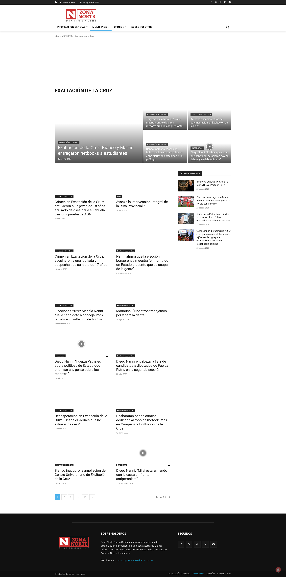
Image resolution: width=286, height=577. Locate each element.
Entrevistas (197, 148)
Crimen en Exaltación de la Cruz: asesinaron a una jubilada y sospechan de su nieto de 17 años (81, 260)
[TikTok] (220, 2)
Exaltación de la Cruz (68, 142)
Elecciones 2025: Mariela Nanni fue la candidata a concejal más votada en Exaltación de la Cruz (79, 315)
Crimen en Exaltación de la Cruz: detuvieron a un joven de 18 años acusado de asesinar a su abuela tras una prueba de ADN (80, 208)
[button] (227, 27)
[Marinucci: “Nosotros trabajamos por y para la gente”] (143, 293)
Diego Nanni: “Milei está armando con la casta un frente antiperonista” (141, 475)
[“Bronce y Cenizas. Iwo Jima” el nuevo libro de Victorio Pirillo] (186, 185)
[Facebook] (211, 2)
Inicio (57, 36)
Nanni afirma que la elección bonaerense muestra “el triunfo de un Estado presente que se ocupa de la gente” (142, 262)
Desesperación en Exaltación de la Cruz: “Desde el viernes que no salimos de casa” (81, 420)
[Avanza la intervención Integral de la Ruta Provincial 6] (143, 184)
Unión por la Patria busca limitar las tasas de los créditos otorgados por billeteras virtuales (213, 217)
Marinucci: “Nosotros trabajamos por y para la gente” (141, 313)
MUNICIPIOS (67, 36)
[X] (225, 2)
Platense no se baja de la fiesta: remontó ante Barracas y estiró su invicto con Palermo (213, 200)
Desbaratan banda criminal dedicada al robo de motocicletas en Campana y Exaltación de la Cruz (141, 422)
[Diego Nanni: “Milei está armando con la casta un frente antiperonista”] (143, 453)
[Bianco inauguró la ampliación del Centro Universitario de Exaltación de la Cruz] (81, 453)
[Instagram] (216, 2)
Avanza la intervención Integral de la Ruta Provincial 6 (142, 204)
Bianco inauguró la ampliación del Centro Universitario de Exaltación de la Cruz (81, 475)
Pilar (119, 196)
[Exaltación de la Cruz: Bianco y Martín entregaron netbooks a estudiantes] (99, 130)
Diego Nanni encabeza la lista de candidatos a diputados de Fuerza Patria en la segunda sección (142, 365)
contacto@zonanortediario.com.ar (134, 560)
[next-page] (92, 497)
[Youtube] (229, 2)
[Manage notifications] (278, 569)
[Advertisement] (143, 62)
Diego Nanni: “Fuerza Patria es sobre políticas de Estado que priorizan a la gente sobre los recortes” (78, 367)
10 (85, 497)
